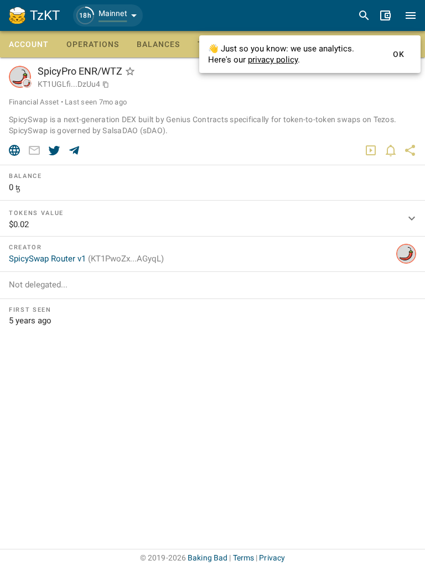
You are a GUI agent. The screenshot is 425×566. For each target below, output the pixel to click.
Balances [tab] (158, 44)
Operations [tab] (92, 44)
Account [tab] (29, 44)
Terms (244, 557)
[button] (108, 15)
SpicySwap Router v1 (86, 259)
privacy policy (273, 60)
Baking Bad (207, 557)
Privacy (272, 557)
